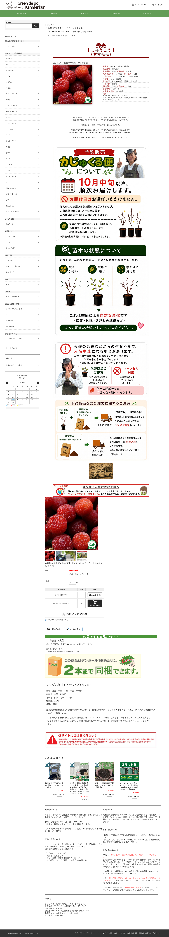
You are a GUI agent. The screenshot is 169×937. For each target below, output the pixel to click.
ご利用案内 (53, 13)
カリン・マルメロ (12, 94)
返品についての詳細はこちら (58, 620)
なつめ (8, 153)
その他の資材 (10, 326)
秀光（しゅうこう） (75, 28)
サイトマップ (148, 13)
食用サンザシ (10, 206)
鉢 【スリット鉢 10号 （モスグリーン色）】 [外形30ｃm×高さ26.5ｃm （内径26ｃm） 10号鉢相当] (129, 786)
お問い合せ (84, 13)
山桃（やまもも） (56, 28)
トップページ (21, 13)
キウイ (8, 99)
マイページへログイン (142, 5)
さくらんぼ (9, 129)
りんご (8, 182)
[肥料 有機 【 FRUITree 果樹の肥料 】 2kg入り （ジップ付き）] (54, 771)
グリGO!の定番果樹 (12, 211)
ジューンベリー (11, 272)
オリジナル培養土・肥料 (14, 309)
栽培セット (9, 320)
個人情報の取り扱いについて (15, 933)
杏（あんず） (10, 70)
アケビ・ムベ (10, 64)
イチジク (9, 76)
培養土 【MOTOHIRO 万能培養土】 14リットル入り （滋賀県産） (104, 785)
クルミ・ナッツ (11, 123)
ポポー (8, 170)
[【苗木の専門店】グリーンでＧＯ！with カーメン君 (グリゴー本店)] (27, 8)
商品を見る (85, 799)
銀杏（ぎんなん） (12, 105)
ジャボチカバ (10, 236)
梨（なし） (9, 147)
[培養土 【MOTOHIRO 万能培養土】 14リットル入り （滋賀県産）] (104, 771)
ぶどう (8, 158)
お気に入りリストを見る (14, 365)
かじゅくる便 (54, 35)
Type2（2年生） (70, 35)
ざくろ (8, 135)
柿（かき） (9, 88)
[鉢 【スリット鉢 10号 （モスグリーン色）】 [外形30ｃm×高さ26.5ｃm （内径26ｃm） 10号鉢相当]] (129, 771)
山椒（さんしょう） (12, 188)
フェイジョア (10, 248)
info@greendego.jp (133, 887)
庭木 (7, 284)
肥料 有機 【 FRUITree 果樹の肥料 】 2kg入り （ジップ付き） (54, 785)
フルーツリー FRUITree (58, 31)
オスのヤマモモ (127, 76)
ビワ (7, 200)
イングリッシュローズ (13, 296)
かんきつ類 (9, 224)
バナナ (8, 242)
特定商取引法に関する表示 (31, 933)
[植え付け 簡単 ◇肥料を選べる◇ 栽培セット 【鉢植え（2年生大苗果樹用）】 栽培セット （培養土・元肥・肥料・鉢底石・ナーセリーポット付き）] (79, 771)
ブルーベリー (10, 260)
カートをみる (159, 5)
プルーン (9, 164)
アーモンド (9, 58)
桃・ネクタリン (11, 176)
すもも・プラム (11, 141)
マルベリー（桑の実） (13, 266)
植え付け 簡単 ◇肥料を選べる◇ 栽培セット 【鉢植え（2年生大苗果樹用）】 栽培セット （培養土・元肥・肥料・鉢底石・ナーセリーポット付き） (79, 788)
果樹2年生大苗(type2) (82, 31)
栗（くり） (9, 117)
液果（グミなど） (12, 111)
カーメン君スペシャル (13, 348)
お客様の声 (116, 13)
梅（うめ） (9, 82)
